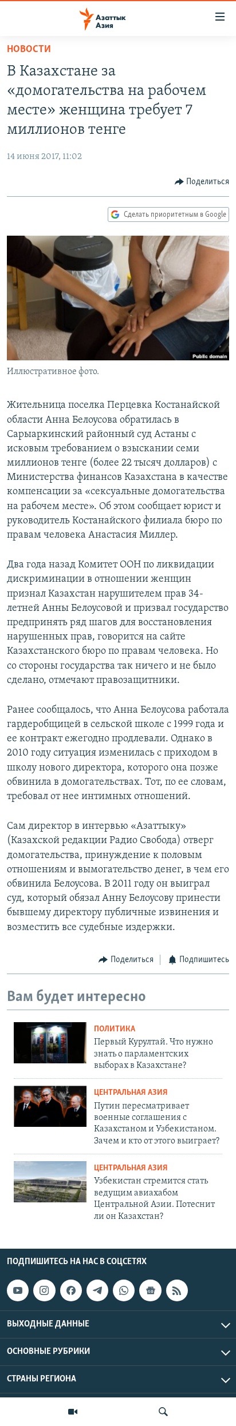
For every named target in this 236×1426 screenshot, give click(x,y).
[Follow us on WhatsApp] (124, 1290)
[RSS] (177, 1290)
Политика (114, 1029)
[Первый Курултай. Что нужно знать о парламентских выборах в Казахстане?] (50, 1042)
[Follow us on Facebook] (71, 1290)
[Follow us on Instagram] (44, 1290)
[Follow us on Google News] (150, 1290)
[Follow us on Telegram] (97, 1290)
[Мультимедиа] (73, 1411)
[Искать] (163, 1411)
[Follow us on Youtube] (18, 1290)
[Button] (202, 181)
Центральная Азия (131, 1093)
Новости (29, 50)
